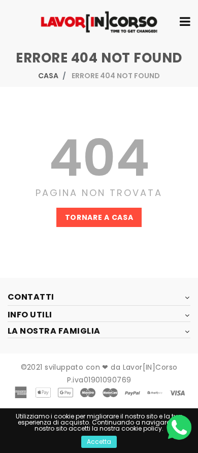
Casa (48, 76)
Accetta (99, 441)
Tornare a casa (99, 217)
